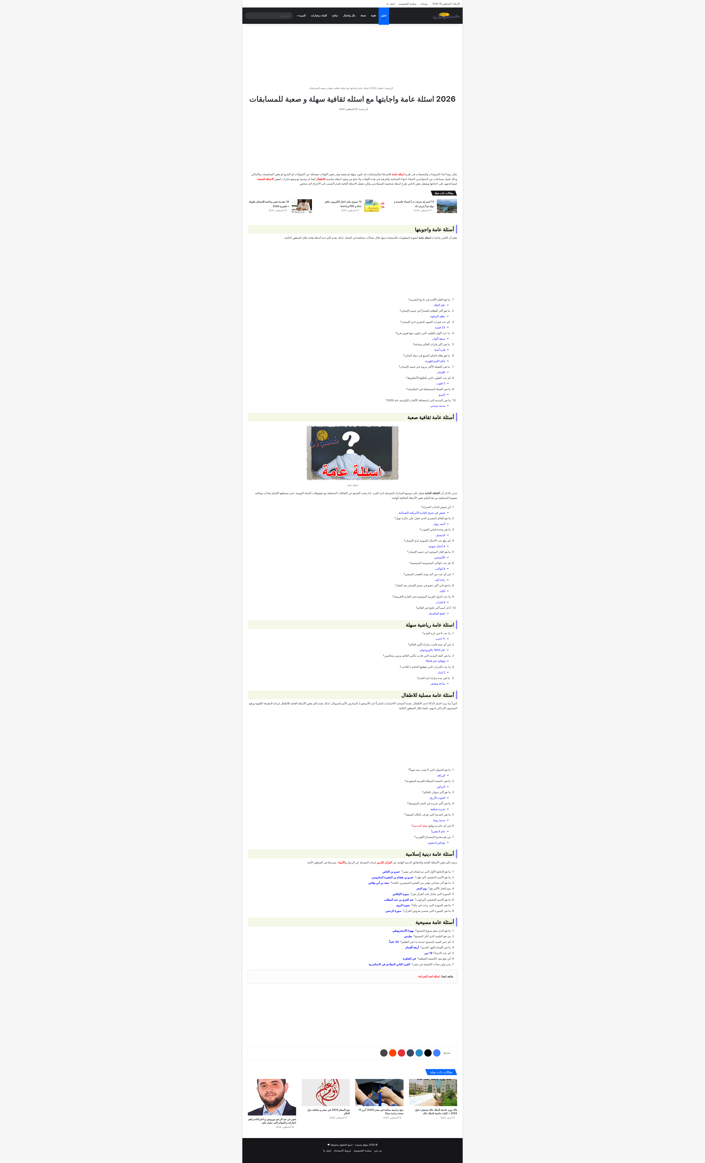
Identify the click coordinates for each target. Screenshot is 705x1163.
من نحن (378, 1150)
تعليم (383, 15)
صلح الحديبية (420, 825)
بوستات (424, 3)
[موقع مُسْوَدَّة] (446, 15)
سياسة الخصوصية (407, 3)
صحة (363, 15)
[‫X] (428, 1053)
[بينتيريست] (401, 1053)
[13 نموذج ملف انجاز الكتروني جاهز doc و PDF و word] (374, 206)
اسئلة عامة (398, 174)
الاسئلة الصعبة (265, 179)
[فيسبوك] (436, 1053)
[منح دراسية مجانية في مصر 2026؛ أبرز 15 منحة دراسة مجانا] (379, 1092)
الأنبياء (341, 862)
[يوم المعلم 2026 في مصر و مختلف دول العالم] (326, 1092)
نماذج (335, 15)
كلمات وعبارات (319, 15)
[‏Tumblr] (410, 1053)
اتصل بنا (391, 3)
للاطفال (321, 179)
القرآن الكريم (384, 862)
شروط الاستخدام (342, 1150)
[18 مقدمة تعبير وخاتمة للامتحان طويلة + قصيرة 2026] (302, 206)
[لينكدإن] (419, 1053)
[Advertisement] (352, 55)
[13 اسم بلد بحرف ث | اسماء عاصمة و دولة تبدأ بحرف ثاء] (447, 206)
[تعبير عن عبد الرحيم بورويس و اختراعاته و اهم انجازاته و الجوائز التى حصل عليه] (272, 1097)
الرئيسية (389, 88)
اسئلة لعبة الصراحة (429, 976)
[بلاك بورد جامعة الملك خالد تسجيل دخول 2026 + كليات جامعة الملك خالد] (433, 1092)
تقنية (373, 15)
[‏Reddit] (392, 1053)
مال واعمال (349, 15)
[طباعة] (384, 1053)
